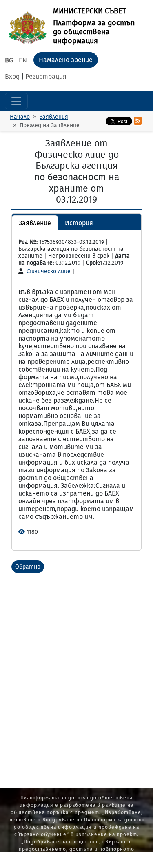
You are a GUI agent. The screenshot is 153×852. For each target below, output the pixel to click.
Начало (20, 116)
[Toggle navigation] (16, 101)
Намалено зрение (66, 60)
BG (9, 60)
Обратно (27, 566)
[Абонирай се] (138, 121)
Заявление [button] (35, 223)
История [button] (79, 223)
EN (23, 60)
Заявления (54, 116)
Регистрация (46, 76)
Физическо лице (48, 271)
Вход (12, 76)
